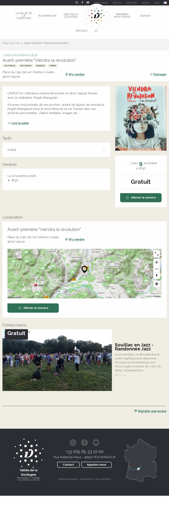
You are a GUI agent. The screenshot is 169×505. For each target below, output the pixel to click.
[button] (165, 2)
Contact (68, 464)
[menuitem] (23, 15)
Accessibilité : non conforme (95, 479)
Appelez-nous (96, 464)
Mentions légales (68, 479)
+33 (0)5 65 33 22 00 (84, 451)
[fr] (165, 2)
